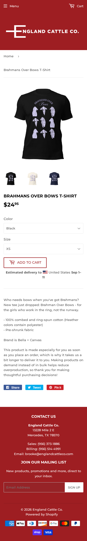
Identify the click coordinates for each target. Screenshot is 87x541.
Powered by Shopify (42, 514)
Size (7, 239)
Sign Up (74, 487)
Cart (79, 6)
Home (9, 56)
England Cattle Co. (48, 509)
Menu (14, 6)
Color (8, 219)
